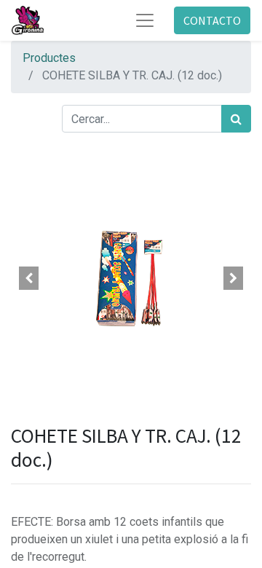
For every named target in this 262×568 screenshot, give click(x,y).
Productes (49, 58)
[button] (29, 278)
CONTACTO (212, 20)
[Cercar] (236, 119)
